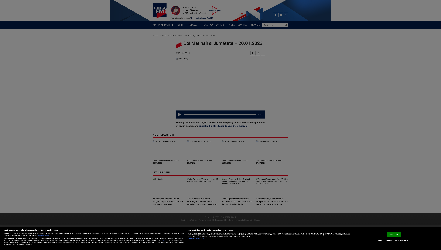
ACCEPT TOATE (394, 234)
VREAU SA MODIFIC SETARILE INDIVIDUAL (393, 240)
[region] (220, 238)
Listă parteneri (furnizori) (196, 238)
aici (164, 240)
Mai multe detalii (43, 235)
